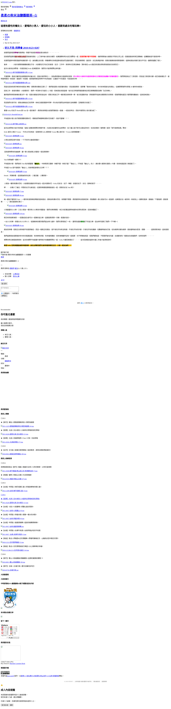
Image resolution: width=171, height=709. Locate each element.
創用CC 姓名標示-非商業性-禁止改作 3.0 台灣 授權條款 (40, 676)
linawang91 (10, 676)
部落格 (7, 37)
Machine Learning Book (17, 663)
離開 (11, 705)
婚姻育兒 (17, 31)
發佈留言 (4, 295)
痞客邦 (12, 268)
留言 (16, 268)
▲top (2, 280)
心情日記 (16, 274)
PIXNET (70, 681)
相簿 (6, 34)
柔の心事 (16, 276)
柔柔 (2, 257)
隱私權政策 (96, 681)
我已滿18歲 (5, 705)
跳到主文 (4, 21)
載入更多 (4, 283)
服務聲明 (104, 681)
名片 (6, 39)
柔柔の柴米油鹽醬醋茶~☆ (19, 15)
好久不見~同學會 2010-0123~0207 (22, 48)
